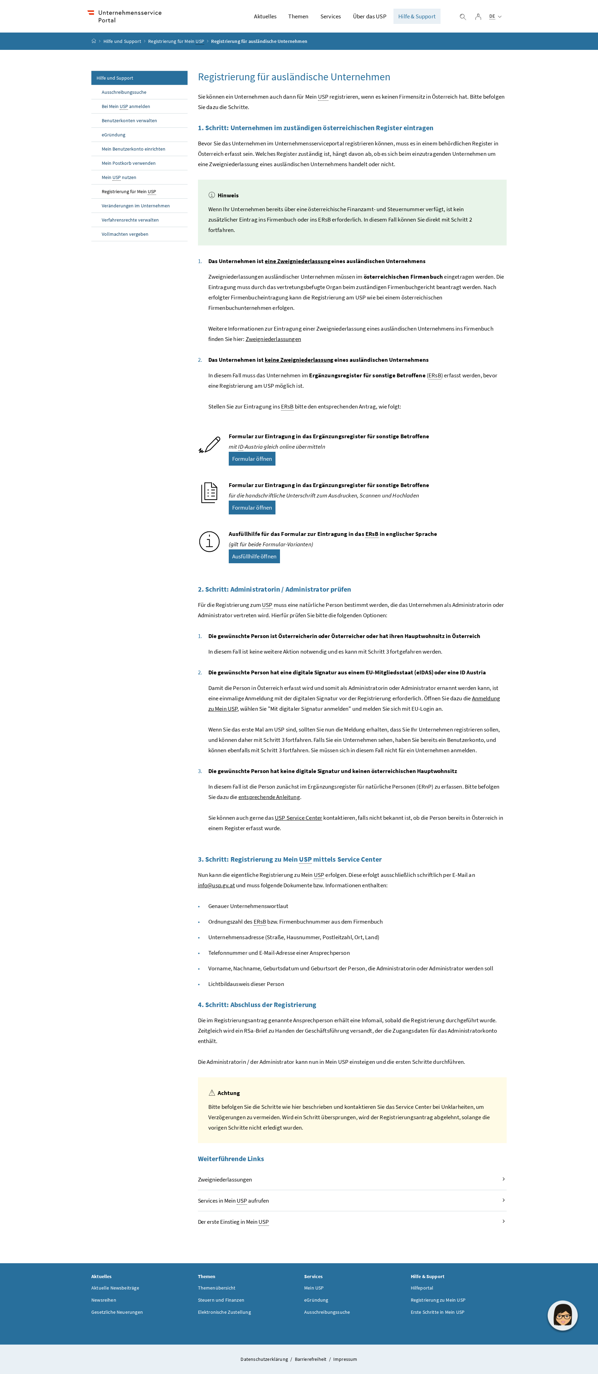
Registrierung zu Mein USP (438, 1300)
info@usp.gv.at (216, 885)
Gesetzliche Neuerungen (117, 1312)
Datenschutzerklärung (265, 1359)
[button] (562, 1315)
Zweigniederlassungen (273, 339)
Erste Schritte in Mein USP (438, 1312)
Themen (298, 16)
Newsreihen (103, 1300)
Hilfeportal (422, 1288)
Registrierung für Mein (176, 41)
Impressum (345, 1359)
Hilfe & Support (417, 16)
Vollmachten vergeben (125, 234)
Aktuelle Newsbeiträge (115, 1288)
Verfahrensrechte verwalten (130, 220)
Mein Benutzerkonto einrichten (133, 149)
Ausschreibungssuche (124, 92)
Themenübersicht (217, 1288)
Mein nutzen (119, 177)
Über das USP (370, 16)
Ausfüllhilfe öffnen (254, 556)
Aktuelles (265, 16)
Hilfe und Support (122, 41)
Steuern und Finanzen (221, 1300)
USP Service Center (298, 817)
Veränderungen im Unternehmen (136, 206)
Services (330, 16)
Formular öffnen (252, 459)
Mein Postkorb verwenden (129, 163)
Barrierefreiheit (311, 1359)
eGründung (113, 135)
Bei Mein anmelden (126, 106)
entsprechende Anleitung (269, 797)
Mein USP (314, 1288)
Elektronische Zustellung (224, 1312)
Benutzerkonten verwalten (129, 120)
